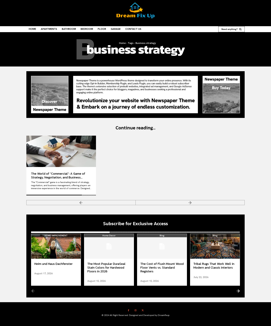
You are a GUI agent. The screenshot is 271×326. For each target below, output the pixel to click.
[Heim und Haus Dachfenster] (56, 246)
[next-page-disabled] (190, 202)
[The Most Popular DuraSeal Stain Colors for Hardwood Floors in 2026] (109, 246)
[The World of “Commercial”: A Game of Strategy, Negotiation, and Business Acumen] (61, 151)
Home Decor (109, 235)
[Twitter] (142, 310)
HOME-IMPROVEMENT (56, 235)
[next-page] (238, 291)
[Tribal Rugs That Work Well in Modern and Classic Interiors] (215, 246)
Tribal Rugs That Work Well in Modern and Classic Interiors (213, 265)
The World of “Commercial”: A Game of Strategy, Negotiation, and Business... (58, 175)
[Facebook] (128, 310)
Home (122, 43)
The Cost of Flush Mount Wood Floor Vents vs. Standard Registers (162, 267)
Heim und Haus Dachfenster (53, 263)
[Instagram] (135, 310)
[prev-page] (81, 202)
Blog (162, 235)
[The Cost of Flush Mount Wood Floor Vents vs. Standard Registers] (162, 246)
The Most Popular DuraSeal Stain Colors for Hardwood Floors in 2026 (106, 267)
